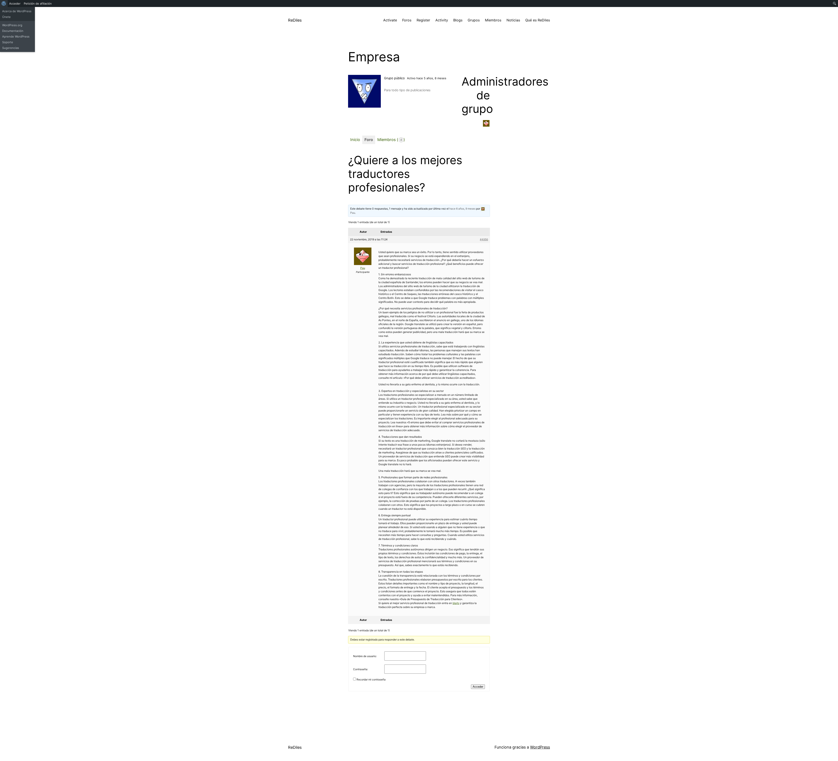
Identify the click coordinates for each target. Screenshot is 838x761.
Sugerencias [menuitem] (10, 48)
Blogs (457, 20)
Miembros (493, 20)
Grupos (474, 20)
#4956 (484, 239)
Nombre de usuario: (365, 656)
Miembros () (391, 139)
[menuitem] (4, 3)
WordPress (540, 747)
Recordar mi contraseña (371, 679)
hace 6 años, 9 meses (462, 208)
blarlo (456, 603)
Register (423, 20)
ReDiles (295, 20)
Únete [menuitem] (6, 17)
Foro (368, 139)
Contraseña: (360, 669)
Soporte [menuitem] (7, 42)
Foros (406, 20)
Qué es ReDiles (537, 20)
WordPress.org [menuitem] (12, 25)
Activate (390, 20)
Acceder (478, 686)
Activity (441, 20)
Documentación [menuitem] (12, 31)
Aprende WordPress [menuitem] (15, 36)
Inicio (355, 139)
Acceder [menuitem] (15, 3)
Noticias (513, 20)
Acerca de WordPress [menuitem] (16, 11)
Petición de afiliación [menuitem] (38, 3)
